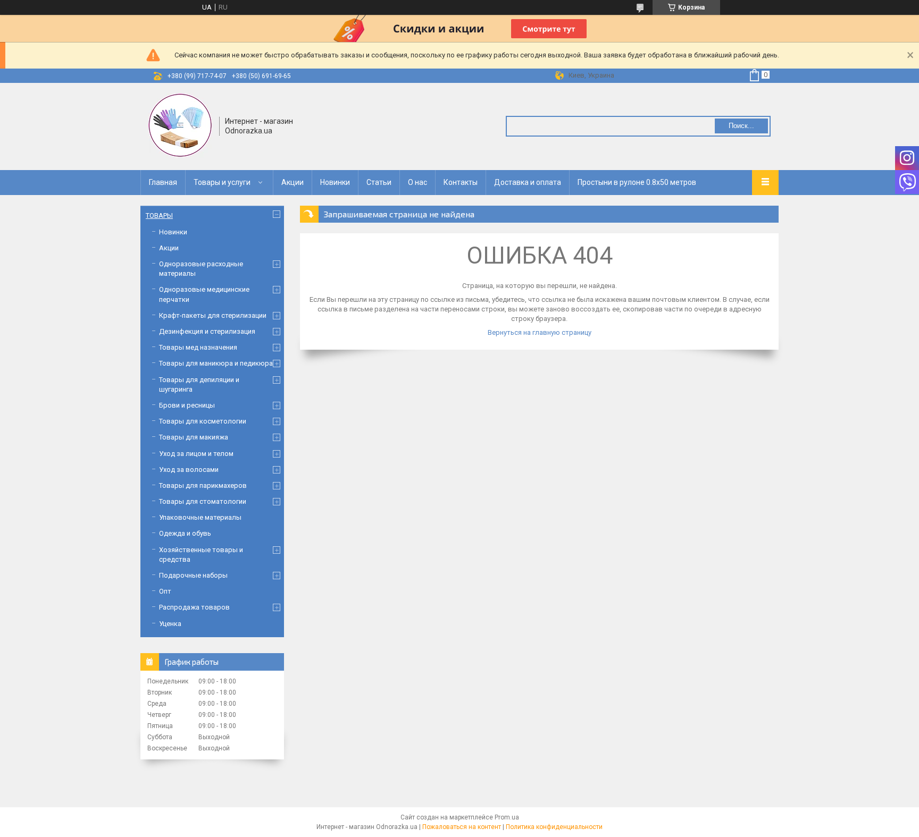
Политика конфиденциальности (554, 827)
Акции (292, 182)
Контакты (461, 182)
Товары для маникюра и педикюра (216, 363)
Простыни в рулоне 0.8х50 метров (637, 182)
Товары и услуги (222, 182)
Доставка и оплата (527, 182)
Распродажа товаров (194, 607)
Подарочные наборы (193, 575)
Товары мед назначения (198, 347)
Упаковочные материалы (200, 517)
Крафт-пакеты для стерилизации (212, 315)
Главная (163, 182)
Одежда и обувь (185, 533)
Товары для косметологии (202, 421)
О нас (417, 182)
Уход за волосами (189, 470)
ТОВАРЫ (159, 215)
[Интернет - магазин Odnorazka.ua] (180, 125)
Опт (165, 591)
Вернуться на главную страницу (539, 332)
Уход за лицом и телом (196, 454)
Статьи (378, 182)
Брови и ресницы (187, 405)
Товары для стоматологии (202, 501)
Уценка (170, 624)
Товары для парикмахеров (203, 485)
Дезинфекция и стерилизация (207, 331)
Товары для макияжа (193, 437)
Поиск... (741, 126)
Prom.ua (507, 817)
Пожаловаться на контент (461, 827)
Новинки (335, 182)
